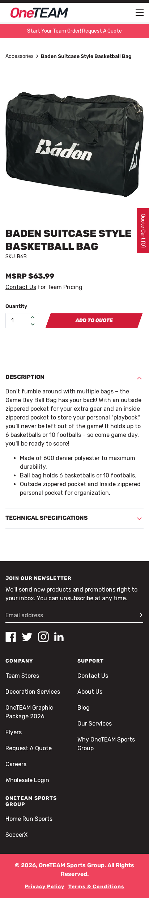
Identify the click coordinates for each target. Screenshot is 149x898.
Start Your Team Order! (74, 31)
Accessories (19, 56)
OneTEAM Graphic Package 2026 (29, 712)
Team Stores (22, 675)
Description (24, 376)
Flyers (13, 732)
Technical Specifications (46, 517)
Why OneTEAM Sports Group (106, 744)
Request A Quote (28, 748)
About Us (89, 691)
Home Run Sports (28, 818)
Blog (83, 707)
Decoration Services (32, 691)
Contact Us (20, 287)
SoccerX (16, 834)
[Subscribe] (137, 615)
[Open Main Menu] (140, 13)
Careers (15, 764)
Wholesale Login (27, 780)
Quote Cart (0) (143, 231)
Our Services (94, 723)
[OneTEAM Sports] (39, 12)
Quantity (16, 306)
